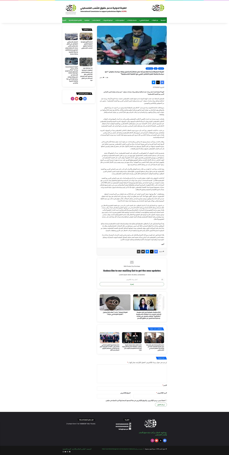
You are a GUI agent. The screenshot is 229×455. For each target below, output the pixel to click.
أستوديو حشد (120, 20)
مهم (156, 68)
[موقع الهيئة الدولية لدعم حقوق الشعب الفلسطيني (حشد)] (157, 8)
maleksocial (132, 449)
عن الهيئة (155, 20)
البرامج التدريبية (108, 20)
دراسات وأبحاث (132, 20)
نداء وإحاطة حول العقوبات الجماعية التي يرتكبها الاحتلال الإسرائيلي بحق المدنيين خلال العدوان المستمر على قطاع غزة (86, 74)
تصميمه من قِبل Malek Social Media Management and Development (122, 449)
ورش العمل (149, 68)
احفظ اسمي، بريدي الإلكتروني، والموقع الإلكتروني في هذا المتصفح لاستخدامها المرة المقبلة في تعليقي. (135, 400)
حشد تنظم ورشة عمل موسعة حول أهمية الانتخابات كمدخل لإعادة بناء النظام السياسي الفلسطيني (155, 347)
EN (55, 20)
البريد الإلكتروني (161, 393)
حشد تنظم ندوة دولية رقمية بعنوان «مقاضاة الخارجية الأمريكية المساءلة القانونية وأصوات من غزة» (132, 347)
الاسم (164, 385)
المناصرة (86, 20)
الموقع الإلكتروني (125, 393)
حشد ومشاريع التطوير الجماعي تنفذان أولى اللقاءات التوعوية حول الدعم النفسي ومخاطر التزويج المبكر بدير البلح (109, 347)
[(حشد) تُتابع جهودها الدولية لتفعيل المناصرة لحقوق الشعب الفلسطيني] (86, 36)
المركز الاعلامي (144, 20)
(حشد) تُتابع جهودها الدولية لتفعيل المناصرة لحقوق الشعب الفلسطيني (86, 45)
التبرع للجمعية (62, 20)
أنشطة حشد (96, 20)
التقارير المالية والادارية (75, 20)
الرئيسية (163, 20)
